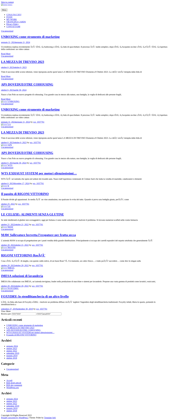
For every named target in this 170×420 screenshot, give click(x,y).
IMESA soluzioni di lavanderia (22, 276)
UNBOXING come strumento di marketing (30, 36)
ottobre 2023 (11, 348)
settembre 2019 (12, 353)
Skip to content (7, 2)
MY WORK (11, 19)
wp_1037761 (38, 122)
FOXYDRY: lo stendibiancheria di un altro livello (35, 296)
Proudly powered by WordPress (14, 418)
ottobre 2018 (11, 358)
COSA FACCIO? (13, 15)
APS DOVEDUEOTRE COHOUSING (27, 84)
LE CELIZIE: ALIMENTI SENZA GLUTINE (32, 214)
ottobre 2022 (11, 351)
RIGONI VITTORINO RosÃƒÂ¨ (23, 255)
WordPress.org (12, 387)
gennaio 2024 (12, 346)
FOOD (9, 17)
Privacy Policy (12, 24)
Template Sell (50, 418)
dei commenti (14, 385)
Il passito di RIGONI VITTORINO (25, 194)
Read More (5, 54)
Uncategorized (7, 31)
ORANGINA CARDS (16, 22)
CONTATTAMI (13, 26)
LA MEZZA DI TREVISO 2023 (22, 61)
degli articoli (13, 383)
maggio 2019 (11, 356)
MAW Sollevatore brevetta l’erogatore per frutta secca (38, 235)
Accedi (9, 380)
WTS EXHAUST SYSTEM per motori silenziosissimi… (39, 173)
